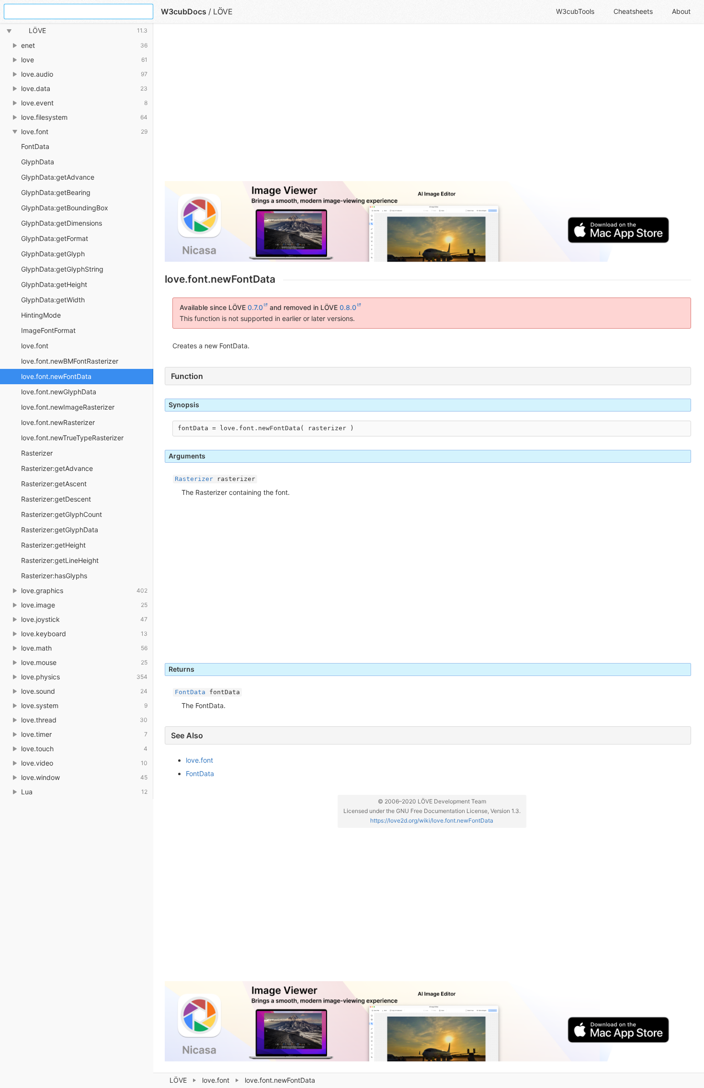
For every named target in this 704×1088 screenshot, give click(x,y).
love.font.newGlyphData (58, 392)
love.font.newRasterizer (58, 422)
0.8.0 (348, 307)
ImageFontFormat (48, 330)
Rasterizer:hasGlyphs (54, 576)
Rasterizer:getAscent (54, 484)
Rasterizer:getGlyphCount (61, 514)
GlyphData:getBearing (56, 192)
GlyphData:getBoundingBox (64, 208)
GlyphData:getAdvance (57, 177)
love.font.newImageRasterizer (67, 407)
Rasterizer (37, 453)
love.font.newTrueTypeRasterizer (72, 438)
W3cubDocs (183, 11)
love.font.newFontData (56, 376)
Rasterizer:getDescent (56, 499)
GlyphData (37, 162)
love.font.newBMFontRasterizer (69, 361)
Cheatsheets (633, 11)
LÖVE (178, 1080)
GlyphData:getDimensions (61, 223)
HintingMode (41, 315)
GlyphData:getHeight (54, 284)
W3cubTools (575, 11)
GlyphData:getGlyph (53, 254)
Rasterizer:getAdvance (57, 468)
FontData (35, 146)
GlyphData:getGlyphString (62, 269)
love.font (215, 1080)
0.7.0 (255, 307)
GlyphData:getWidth (53, 300)
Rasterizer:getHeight (53, 545)
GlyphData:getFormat (54, 238)
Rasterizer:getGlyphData (59, 530)
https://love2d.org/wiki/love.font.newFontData (431, 820)
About (681, 11)
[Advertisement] (428, 106)
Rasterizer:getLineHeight (60, 560)
